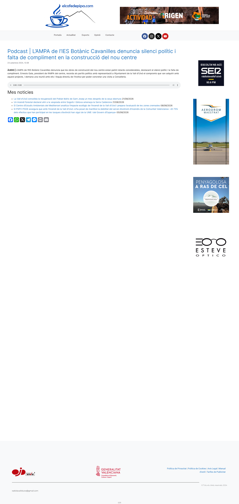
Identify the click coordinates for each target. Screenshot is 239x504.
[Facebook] (145, 36)
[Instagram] (152, 36)
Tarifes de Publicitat (216, 472)
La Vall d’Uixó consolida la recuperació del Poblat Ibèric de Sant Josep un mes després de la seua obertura (67, 99)
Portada (57, 35)
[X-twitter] (158, 36)
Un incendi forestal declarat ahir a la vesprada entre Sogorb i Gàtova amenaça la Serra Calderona (63, 102)
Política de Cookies (197, 468)
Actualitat (71, 35)
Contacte (109, 35)
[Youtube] (165, 36)
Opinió (97, 35)
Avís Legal (212, 468)
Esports (85, 35)
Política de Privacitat (176, 468)
